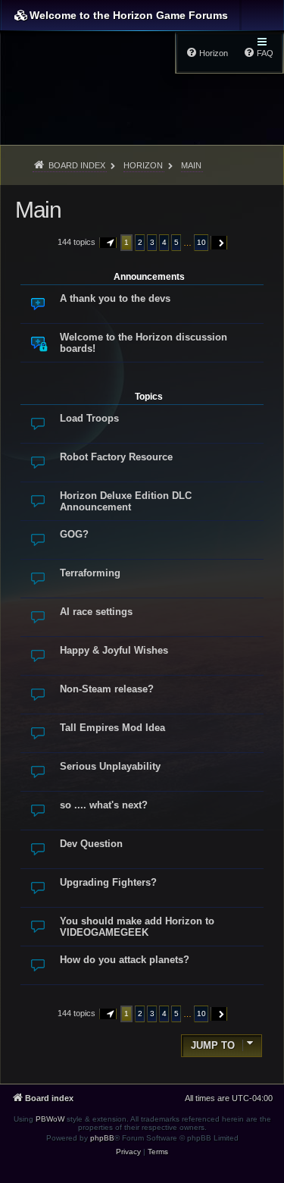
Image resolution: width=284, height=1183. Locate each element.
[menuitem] (128, 1152)
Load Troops (89, 418)
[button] (108, 242)
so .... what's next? (104, 805)
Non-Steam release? (107, 689)
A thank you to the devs (115, 298)
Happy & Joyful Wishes (114, 650)
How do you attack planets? (124, 959)
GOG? (74, 534)
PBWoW (50, 1119)
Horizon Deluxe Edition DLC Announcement (126, 501)
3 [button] (152, 242)
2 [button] (140, 242)
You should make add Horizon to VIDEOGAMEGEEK (137, 926)
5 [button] (176, 242)
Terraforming (90, 573)
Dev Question (91, 843)
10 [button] (201, 242)
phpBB (102, 1138)
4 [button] (164, 242)
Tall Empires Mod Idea (112, 727)
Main (38, 209)
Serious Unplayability (110, 766)
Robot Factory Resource (116, 457)
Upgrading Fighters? (108, 882)
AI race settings (96, 611)
